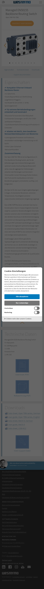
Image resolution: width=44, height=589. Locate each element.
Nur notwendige (22, 303)
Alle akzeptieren (22, 296)
